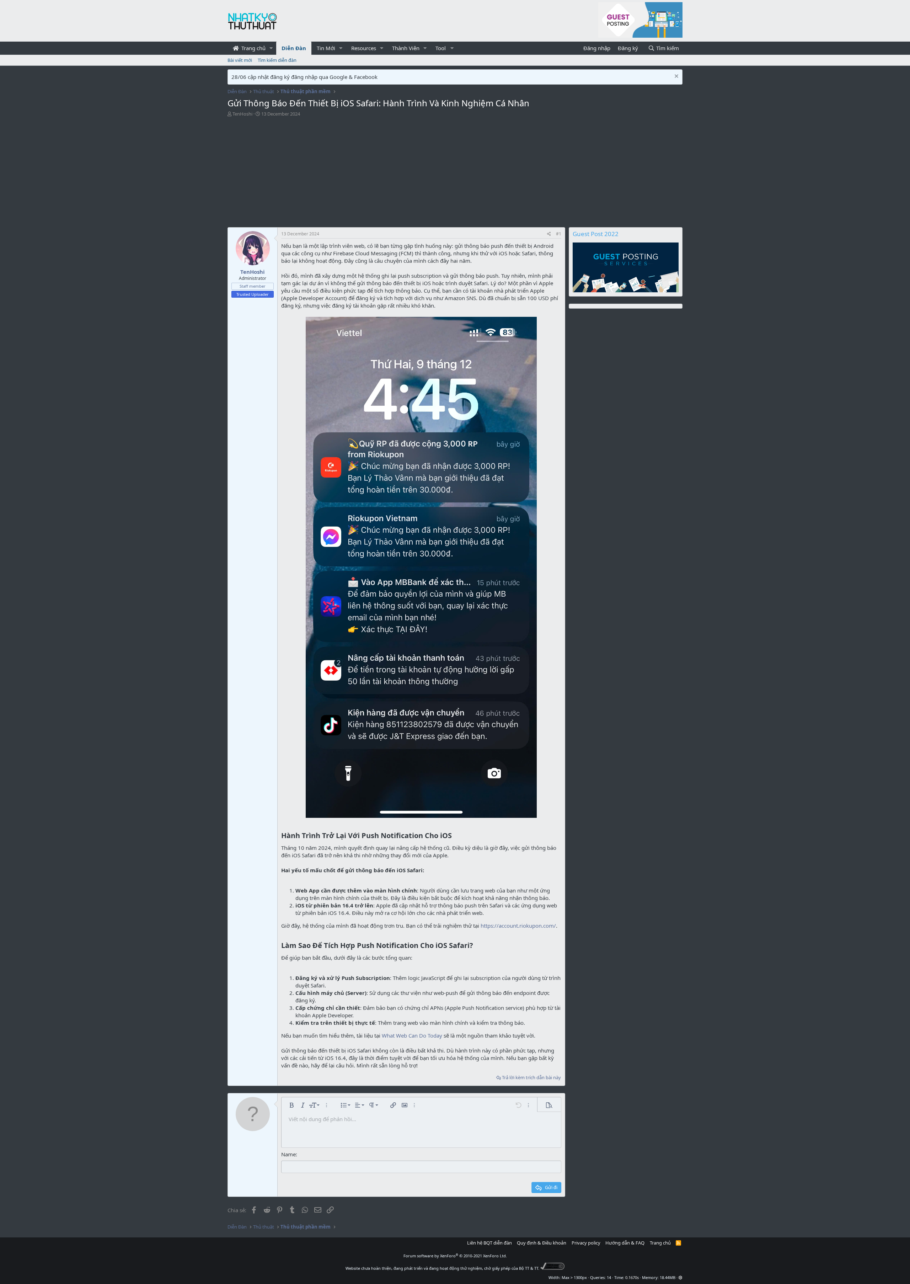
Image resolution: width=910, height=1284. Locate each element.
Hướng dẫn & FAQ (624, 1243)
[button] (271, 48)
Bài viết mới (240, 60)
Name (288, 1154)
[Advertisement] (455, 170)
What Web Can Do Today (412, 1035)
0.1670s (632, 1277)
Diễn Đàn (294, 48)
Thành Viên (405, 48)
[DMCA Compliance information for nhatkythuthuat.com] (552, 1268)
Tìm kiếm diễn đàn (277, 60)
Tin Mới (326, 48)
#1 (558, 234)
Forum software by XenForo (455, 1255)
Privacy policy (586, 1243)
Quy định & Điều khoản (541, 1243)
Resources (363, 48)
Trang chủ (253, 48)
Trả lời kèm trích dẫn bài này (531, 1077)
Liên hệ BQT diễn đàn (489, 1243)
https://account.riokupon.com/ (518, 925)
